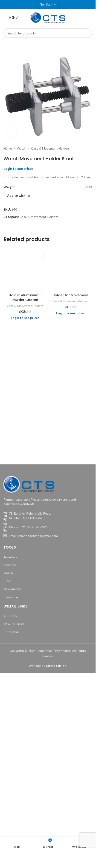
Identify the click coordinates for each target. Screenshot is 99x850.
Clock (7, 581)
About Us (10, 616)
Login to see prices (18, 169)
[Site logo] (48, 17)
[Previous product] (78, 148)
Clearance (10, 597)
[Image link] (28, 484)
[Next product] (89, 148)
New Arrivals (12, 589)
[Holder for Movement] (70, 269)
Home (7, 148)
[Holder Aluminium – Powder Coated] (25, 269)
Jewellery (10, 557)
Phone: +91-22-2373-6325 (28, 527)
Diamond (9, 565)
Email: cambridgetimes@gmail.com (33, 536)
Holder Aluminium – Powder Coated (25, 297)
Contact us (11, 632)
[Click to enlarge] (12, 132)
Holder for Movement (70, 295)
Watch (21, 148)
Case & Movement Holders (50, 148)
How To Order (13, 624)
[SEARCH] (87, 33)
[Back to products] (84, 148)
